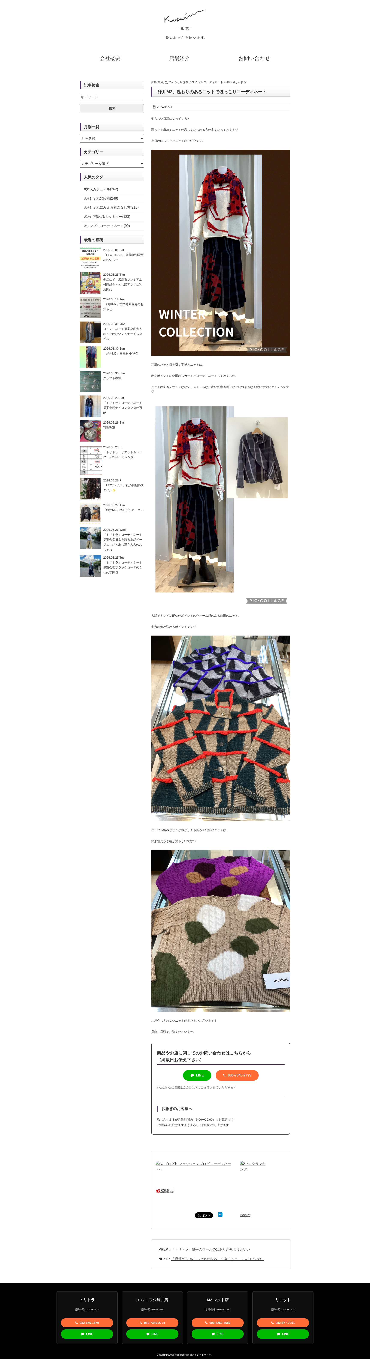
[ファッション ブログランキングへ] (165, 1191)
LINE (199, 1075)
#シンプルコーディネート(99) (107, 226)
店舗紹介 (179, 58)
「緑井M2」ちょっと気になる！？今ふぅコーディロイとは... (217, 1259)
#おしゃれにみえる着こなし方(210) (111, 207)
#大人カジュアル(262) (101, 189)
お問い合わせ (254, 58)
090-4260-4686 (219, 1322)
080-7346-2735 (239, 1075)
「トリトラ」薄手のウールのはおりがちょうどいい (210, 1249)
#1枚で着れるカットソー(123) (107, 216)
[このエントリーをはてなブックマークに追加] (220, 1215)
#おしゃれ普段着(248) (101, 198)
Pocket (245, 1215)
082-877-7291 (285, 1322)
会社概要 (110, 58)
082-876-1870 (89, 1322)
